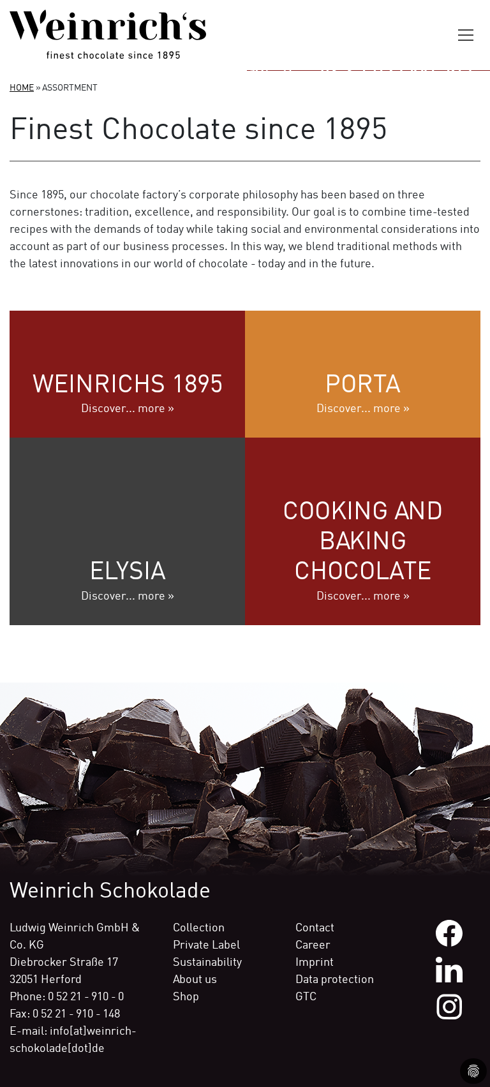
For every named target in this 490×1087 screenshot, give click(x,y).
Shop (186, 997)
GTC (305, 997)
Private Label (206, 945)
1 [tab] (245, 53)
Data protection (334, 980)
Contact (314, 928)
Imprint (314, 962)
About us (195, 980)
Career (312, 945)
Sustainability (207, 962)
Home (22, 88)
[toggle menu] (467, 35)
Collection (199, 928)
